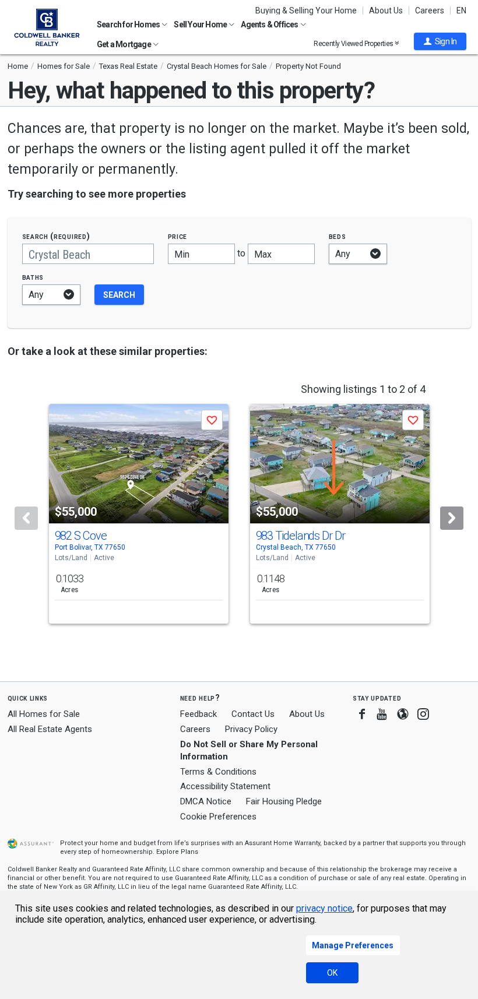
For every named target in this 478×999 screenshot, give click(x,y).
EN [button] (461, 10)
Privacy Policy (251, 729)
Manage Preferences (352, 945)
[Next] (451, 518)
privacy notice (324, 908)
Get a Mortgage (124, 44)
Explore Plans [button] (177, 852)
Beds (337, 236)
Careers (429, 10)
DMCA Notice (205, 801)
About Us (386, 10)
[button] (440, 41)
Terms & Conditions (218, 771)
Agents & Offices (270, 24)
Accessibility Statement (225, 786)
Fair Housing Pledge (284, 801)
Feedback (198, 714)
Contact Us (253, 714)
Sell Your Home (201, 24)
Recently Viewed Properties (354, 43)
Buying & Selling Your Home (306, 10)
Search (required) (56, 236)
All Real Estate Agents (50, 729)
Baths (33, 277)
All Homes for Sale (44, 714)
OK (332, 972)
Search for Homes (129, 24)
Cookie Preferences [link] (218, 816)
